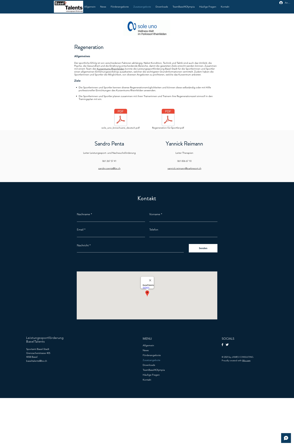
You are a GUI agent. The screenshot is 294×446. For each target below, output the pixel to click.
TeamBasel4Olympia (154, 369)
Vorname (154, 214)
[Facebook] (222, 345)
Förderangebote (152, 355)
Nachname (83, 214)
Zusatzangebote (151, 360)
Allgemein (148, 345)
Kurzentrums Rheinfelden (110, 68)
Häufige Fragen (151, 374)
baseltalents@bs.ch (36, 360)
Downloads (149, 365)
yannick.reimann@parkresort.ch (184, 168)
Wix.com (246, 360)
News (146, 350)
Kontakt (147, 379)
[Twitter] (227, 345)
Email (80, 229)
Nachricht (83, 245)
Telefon (153, 229)
